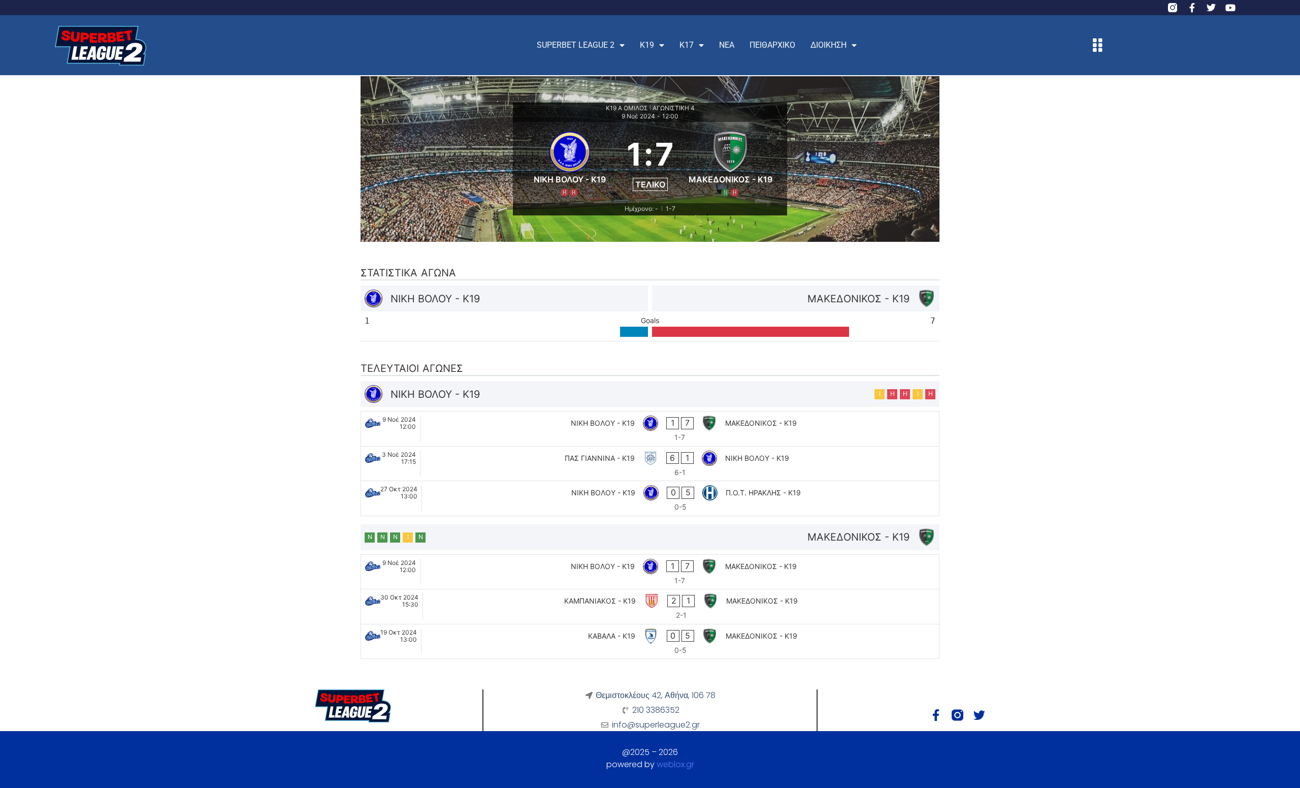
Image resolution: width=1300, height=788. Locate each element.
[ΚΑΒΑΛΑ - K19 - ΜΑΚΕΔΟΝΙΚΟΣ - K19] (650, 641)
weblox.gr (675, 764)
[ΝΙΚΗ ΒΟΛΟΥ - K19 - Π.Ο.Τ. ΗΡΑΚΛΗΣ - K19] (650, 498)
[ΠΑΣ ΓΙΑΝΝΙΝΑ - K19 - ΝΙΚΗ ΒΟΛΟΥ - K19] (650, 464)
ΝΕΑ (726, 45)
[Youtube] (1230, 7)
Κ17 (686, 45)
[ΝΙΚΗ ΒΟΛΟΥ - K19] (570, 162)
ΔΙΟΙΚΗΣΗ (828, 45)
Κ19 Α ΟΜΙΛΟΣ (627, 108)
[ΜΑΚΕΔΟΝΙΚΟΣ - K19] (731, 162)
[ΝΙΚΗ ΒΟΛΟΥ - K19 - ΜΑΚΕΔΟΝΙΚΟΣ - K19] (650, 429)
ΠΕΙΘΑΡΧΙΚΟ (772, 45)
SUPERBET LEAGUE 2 (575, 45)
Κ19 (647, 45)
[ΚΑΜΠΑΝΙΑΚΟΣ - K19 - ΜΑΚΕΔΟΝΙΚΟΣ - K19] (650, 606)
